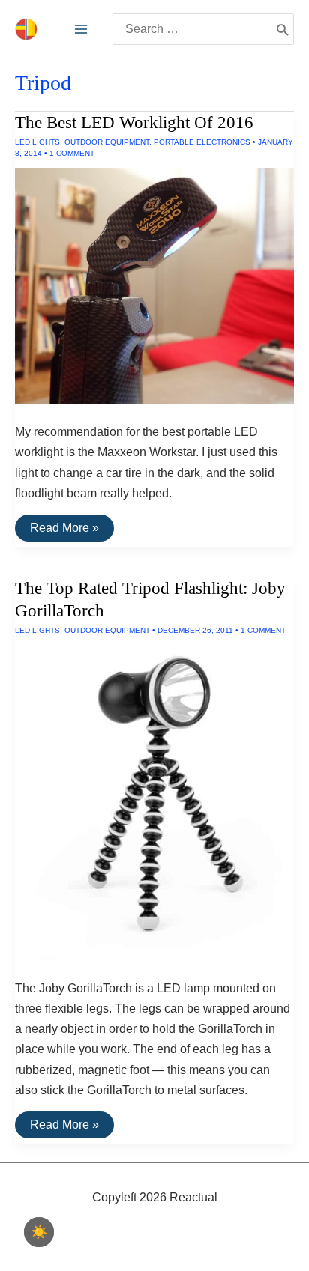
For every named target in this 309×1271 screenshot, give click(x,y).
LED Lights (37, 142)
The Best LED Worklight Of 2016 (134, 122)
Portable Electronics (202, 142)
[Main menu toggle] (81, 29)
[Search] (282, 29)
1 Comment (72, 153)
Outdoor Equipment (106, 142)
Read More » (64, 531)
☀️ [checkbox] (39, 1232)
